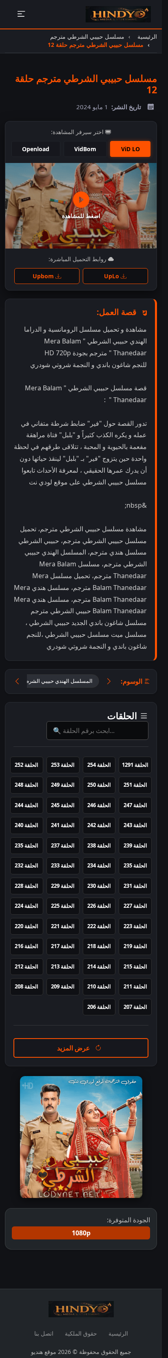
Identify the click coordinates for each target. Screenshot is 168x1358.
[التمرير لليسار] (17, 681)
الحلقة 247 (135, 805)
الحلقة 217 (63, 946)
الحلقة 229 (63, 885)
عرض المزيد (74, 1047)
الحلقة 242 (99, 825)
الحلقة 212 (26, 966)
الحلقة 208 (26, 986)
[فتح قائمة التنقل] (21, 14)
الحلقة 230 (99, 885)
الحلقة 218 (99, 946)
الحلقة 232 (26, 865)
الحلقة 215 (135, 966)
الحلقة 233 (63, 865)
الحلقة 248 (26, 784)
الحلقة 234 (99, 865)
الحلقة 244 (26, 805)
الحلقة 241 (63, 825)
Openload (35, 149)
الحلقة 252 (26, 764)
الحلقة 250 (99, 784)
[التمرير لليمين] (109, 681)
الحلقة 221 (63, 926)
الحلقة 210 (99, 986)
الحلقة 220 (26, 926)
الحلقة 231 (135, 885)
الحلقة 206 (99, 1006)
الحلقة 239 (135, 845)
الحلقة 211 (135, 986)
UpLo (112, 276)
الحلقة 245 (63, 805)
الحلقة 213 (63, 966)
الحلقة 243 (135, 825)
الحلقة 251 (135, 784)
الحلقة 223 (135, 926)
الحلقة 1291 (135, 764)
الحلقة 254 (99, 764)
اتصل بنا (43, 1333)
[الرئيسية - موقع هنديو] (118, 14)
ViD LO (130, 149)
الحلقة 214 (99, 966)
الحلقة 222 (99, 926)
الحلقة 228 (26, 885)
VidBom (85, 149)
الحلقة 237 (63, 845)
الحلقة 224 (26, 905)
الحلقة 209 (63, 986)
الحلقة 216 (26, 946)
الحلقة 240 (26, 825)
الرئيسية (118, 1333)
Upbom (44, 276)
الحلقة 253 (63, 764)
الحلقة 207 (135, 1006)
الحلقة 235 (26, 845)
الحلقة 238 (99, 845)
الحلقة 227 (135, 905)
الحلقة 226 (99, 905)
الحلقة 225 (63, 905)
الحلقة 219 (135, 946)
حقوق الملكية (81, 1333)
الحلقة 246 (99, 805)
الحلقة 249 (63, 784)
